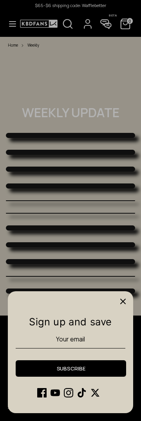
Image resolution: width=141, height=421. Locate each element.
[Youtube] (55, 392)
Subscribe (71, 368)
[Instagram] (68, 392)
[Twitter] (95, 392)
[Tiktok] (82, 392)
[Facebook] (42, 392)
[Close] (123, 301)
